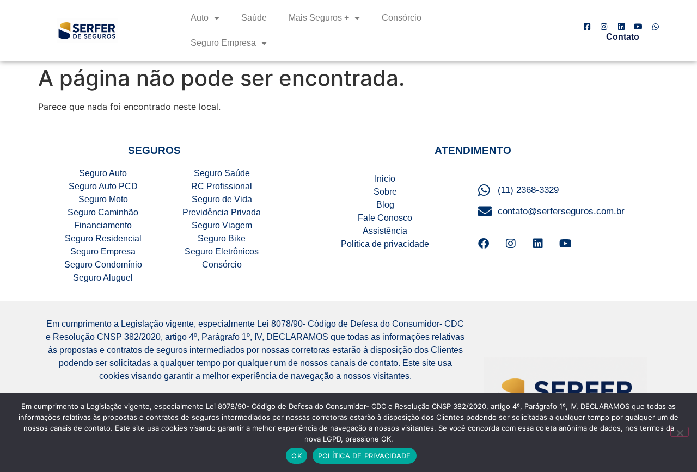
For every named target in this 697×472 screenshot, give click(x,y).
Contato (622, 36)
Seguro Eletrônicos (222, 251)
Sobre (385, 191)
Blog (385, 204)
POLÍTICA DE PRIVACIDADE (364, 455)
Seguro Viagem (222, 225)
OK (296, 455)
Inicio (385, 178)
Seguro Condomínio (103, 264)
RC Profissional (221, 186)
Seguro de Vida (222, 199)
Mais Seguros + (319, 17)
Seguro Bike (222, 238)
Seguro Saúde (222, 173)
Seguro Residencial (103, 238)
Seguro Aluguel (103, 277)
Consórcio (401, 17)
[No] (679, 432)
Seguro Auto (103, 173)
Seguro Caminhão (103, 212)
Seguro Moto (103, 199)
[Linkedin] (538, 243)
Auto (200, 17)
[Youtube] (565, 243)
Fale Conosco (385, 217)
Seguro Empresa (223, 42)
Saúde (254, 17)
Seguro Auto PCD (103, 186)
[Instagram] (511, 243)
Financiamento (103, 225)
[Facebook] (483, 243)
